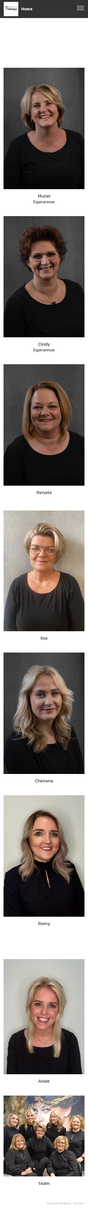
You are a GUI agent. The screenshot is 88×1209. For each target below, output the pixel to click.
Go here (79, 1203)
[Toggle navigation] (80, 8)
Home (26, 9)
